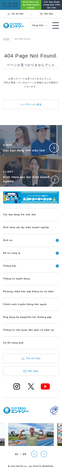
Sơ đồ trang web (13, 343)
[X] (31, 389)
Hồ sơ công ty (12, 253)
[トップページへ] (16, 412)
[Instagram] (16, 389)
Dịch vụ (7, 240)
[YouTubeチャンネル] (45, 389)
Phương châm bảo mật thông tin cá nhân (28, 291)
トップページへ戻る (31, 104)
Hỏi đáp (33, 371)
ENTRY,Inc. (22, 466)
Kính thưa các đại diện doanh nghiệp (26, 227)
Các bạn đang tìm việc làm (19, 214)
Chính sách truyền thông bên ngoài (25, 304)
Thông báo (9, 266)
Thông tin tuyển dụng (16, 278)
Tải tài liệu (33, 358)
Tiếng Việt (39, 25)
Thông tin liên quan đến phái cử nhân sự (28, 330)
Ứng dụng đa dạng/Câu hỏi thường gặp (27, 317)
